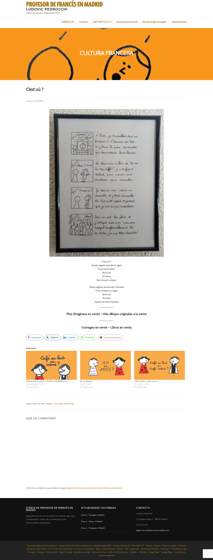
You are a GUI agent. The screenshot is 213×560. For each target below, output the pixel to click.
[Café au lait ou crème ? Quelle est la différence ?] (51, 365)
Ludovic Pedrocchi (47, 9)
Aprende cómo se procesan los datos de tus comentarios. (94, 488)
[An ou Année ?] (105, 365)
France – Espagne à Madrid (92, 515)
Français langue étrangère (155, 22)
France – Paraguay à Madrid (93, 528)
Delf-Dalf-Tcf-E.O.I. (102, 22)
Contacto (83, 22)
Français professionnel (127, 22)
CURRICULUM (67, 22)
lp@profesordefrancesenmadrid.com (152, 530)
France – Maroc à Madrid (91, 521)
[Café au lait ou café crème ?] (159, 365)
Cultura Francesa (179, 22)
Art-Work (39, 101)
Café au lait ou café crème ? (146, 381)
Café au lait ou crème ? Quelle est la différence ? (47, 381)
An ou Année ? (86, 381)
